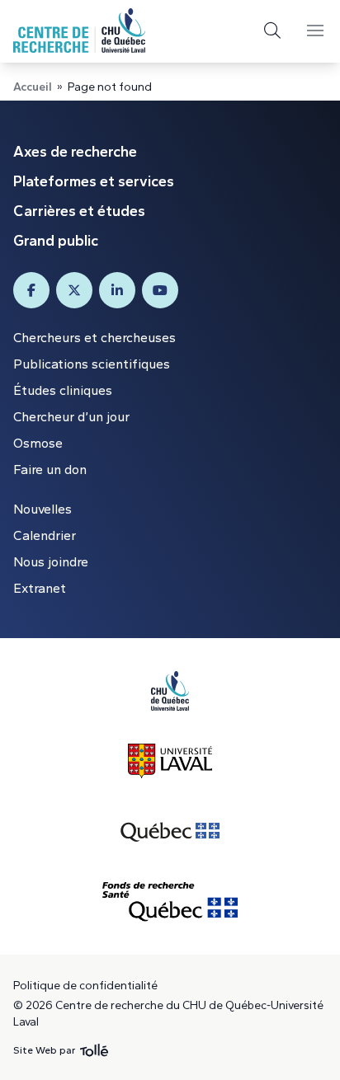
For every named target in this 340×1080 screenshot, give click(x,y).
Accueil (32, 87)
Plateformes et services (93, 181)
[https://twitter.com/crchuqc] (74, 290)
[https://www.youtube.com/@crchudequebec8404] (160, 290)
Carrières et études (79, 211)
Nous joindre (50, 562)
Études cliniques (62, 390)
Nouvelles (42, 509)
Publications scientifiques (91, 364)
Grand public (55, 241)
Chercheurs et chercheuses (94, 337)
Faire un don (50, 469)
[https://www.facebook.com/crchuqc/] (31, 290)
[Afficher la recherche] (272, 30)
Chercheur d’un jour (71, 417)
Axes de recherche (75, 152)
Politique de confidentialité (85, 986)
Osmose (38, 443)
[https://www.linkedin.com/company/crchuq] (117, 290)
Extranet (39, 588)
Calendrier (44, 535)
